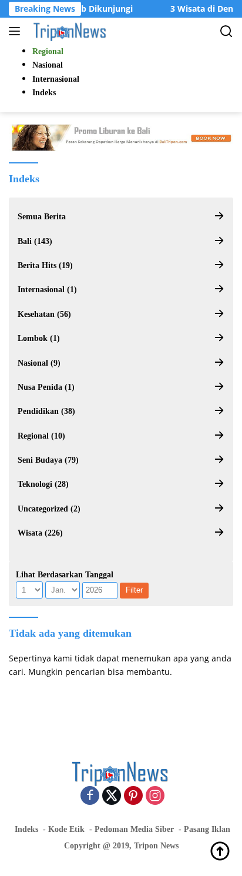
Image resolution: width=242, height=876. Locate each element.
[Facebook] (89, 796)
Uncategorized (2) (49, 508)
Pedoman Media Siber (134, 829)
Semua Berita (42, 216)
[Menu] (17, 31)
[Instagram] (155, 796)
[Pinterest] (133, 796)
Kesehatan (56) (44, 314)
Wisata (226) (40, 533)
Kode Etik (66, 829)
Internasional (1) (47, 289)
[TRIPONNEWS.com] (69, 31)
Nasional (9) (39, 363)
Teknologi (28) (43, 484)
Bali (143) (35, 241)
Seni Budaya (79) (48, 460)
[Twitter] (111, 796)
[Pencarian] (226, 31)
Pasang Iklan (207, 829)
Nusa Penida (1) (46, 387)
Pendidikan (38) (46, 411)
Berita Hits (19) (45, 265)
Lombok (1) (39, 338)
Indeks (26, 829)
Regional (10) (41, 436)
